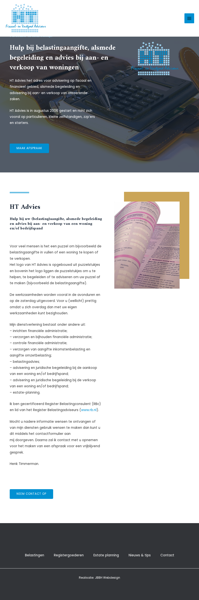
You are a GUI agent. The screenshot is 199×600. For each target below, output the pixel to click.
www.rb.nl (89, 410)
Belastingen (34, 555)
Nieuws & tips (140, 555)
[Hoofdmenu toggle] (189, 18)
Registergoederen (69, 555)
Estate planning (106, 555)
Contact (167, 555)
